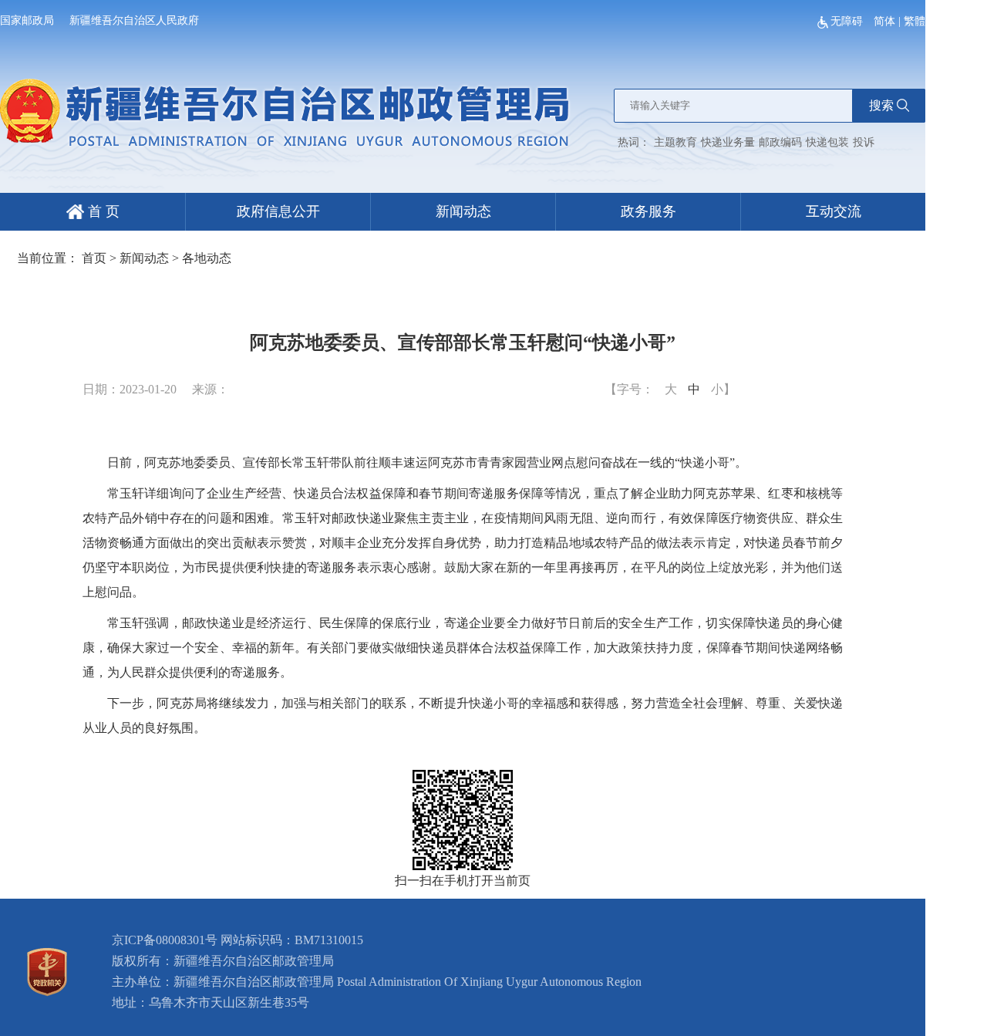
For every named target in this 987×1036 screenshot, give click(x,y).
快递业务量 (728, 142)
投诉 (863, 142)
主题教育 (675, 142)
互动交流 (833, 211)
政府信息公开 (278, 211)
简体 (884, 21)
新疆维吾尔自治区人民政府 (134, 20)
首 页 (102, 211)
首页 (94, 258)
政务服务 (648, 211)
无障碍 (848, 21)
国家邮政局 (27, 20)
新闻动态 (463, 211)
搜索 (881, 105)
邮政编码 (780, 142)
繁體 (914, 21)
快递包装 (827, 142)
